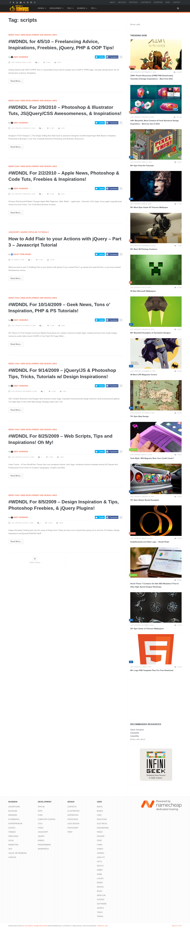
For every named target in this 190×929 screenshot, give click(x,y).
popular (32, 232)
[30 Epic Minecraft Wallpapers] (156, 270)
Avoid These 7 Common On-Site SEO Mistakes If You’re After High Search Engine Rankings (154, 585)
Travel (100, 916)
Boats (100, 807)
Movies (100, 887)
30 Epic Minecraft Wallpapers (143, 291)
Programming (44, 845)
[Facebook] (10, 2)
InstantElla (134, 736)
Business (81, 8)
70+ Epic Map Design (139, 416)
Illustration (73, 811)
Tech (69, 8)
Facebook (114, 57)
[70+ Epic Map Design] (156, 395)
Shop (168, 2)
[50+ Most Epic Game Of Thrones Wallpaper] (156, 186)
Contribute (146, 2)
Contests (72, 807)
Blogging (12, 811)
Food (99, 840)
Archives (122, 2)
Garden (100, 853)
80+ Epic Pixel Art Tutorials (142, 166)
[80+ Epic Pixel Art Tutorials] (156, 144)
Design (41, 8)
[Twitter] (14, 2)
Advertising (14, 807)
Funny (100, 845)
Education (102, 819)
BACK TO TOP (177, 926)
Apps (40, 811)
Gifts (99, 862)
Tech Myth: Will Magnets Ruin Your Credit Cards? (152, 458)
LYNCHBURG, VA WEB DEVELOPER (36, 926)
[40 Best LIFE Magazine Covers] (156, 353)
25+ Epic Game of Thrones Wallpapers (147, 629)
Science (100, 900)
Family (100, 832)
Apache (41, 807)
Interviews (72, 819)
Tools (100, 912)
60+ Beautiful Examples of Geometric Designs (150, 333)
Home (99, 874)
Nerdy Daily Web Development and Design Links (32, 35)
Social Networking (17, 853)
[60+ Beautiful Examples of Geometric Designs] (156, 311)
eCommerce (14, 819)
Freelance (13, 836)
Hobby (100, 870)
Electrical (102, 824)
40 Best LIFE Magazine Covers (143, 375)
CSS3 (40, 824)
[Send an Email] (21, 2)
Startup (12, 857)
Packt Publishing (22, 254)
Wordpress (43, 849)
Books (100, 811)
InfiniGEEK (134, 733)
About (112, 2)
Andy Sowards (20, 57)
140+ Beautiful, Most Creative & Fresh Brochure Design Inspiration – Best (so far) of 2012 (154, 122)
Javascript (13, 232)
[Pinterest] (28, 2)
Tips (92, 8)
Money (100, 883)
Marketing (13, 845)
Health (100, 866)
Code (40, 815)
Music (99, 891)
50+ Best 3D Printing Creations (143, 249)
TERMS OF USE (102, 926)
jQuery (23, 232)
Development (55, 8)
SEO (10, 849)
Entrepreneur (15, 824)
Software (102, 904)
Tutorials (43, 232)
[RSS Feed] (25, 2)
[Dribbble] (35, 2)
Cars (99, 815)
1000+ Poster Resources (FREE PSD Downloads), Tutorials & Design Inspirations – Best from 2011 (151, 77)
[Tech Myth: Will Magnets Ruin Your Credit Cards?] (156, 437)
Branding (12, 815)
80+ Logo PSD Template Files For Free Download (151, 670)
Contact (176, 2)
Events (11, 828)
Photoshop (72, 828)
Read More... (16, 81)
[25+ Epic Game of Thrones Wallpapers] (156, 607)
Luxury (100, 878)
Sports (100, 908)
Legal (11, 840)
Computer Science (46, 819)
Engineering (103, 828)
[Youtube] (17, 2)
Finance (12, 832)
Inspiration (72, 815)
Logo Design (73, 824)
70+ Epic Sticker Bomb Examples (144, 500)
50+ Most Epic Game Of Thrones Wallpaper (149, 207)
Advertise (158, 2)
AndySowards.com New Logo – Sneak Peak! (149, 542)
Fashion (100, 836)
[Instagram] (31, 2)
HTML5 (40, 828)
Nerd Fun (101, 895)
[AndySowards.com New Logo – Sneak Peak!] (156, 520)
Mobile (41, 840)
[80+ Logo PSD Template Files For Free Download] (156, 649)
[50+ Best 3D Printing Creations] (156, 228)
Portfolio (133, 2)
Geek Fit (101, 857)
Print (70, 832)
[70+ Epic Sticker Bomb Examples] (156, 479)
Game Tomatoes (137, 730)
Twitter (101, 57)
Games (100, 849)
